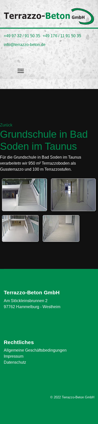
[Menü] (21, 64)
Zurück (6, 125)
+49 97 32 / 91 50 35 (22, 36)
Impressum (13, 356)
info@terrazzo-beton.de (24, 44)
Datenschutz (15, 362)
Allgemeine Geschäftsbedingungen (35, 350)
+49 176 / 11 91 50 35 (62, 36)
